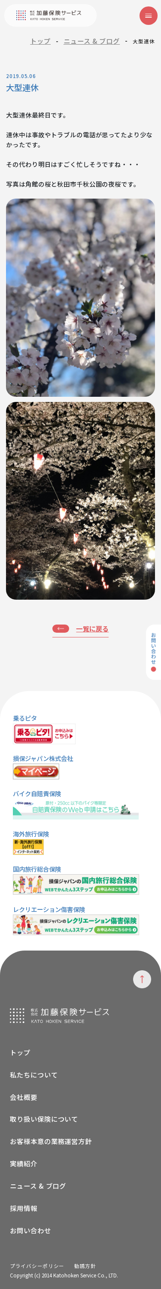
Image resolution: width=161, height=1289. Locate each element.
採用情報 (23, 1208)
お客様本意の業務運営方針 (51, 1141)
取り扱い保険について (44, 1118)
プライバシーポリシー (37, 1265)
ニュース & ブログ (92, 40)
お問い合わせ (30, 1230)
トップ (40, 40)
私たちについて (34, 1074)
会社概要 (23, 1097)
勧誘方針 (85, 1265)
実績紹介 (23, 1163)
